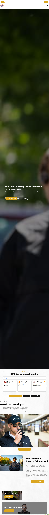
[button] (48, 6)
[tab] (15, 396)
